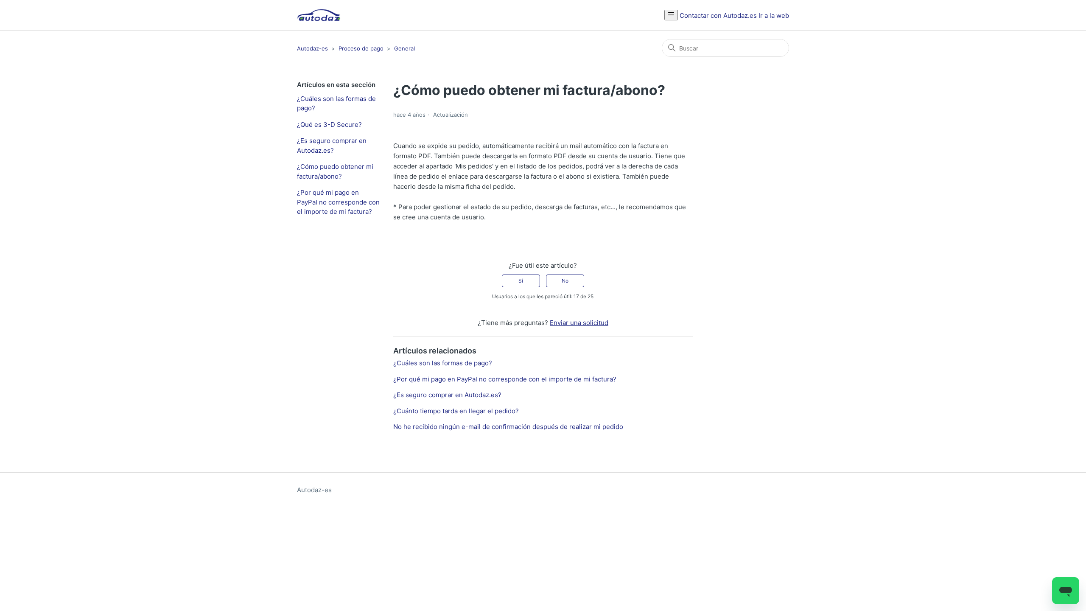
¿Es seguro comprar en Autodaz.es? (332, 145)
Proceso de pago (361, 48)
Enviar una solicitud (579, 323)
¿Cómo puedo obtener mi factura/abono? (335, 171)
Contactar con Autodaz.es (718, 15)
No (565, 280)
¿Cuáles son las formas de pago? (336, 103)
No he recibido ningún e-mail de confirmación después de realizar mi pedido (508, 427)
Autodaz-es (312, 48)
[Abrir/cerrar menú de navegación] (671, 15)
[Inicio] (319, 15)
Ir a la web (774, 15)
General (404, 48)
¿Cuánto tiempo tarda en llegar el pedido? (456, 411)
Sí (520, 280)
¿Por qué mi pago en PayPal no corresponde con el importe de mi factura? (338, 202)
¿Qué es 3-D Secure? (329, 125)
